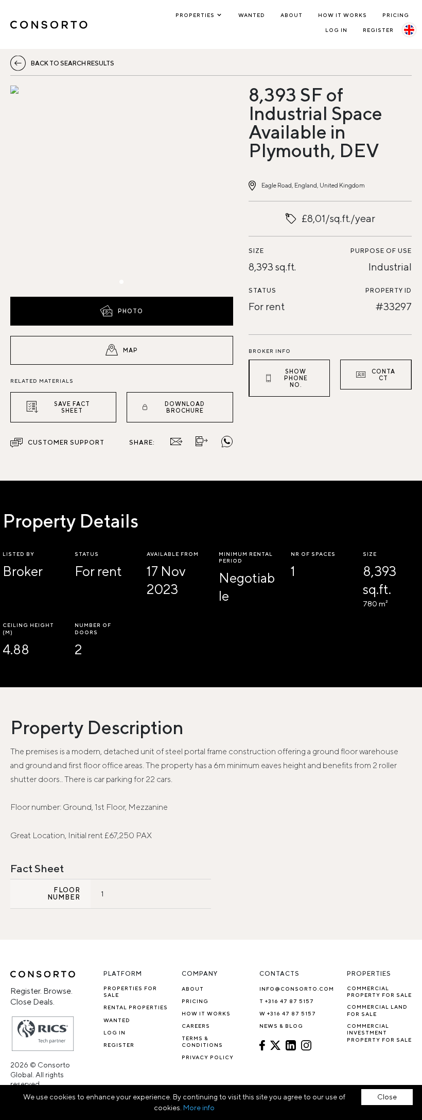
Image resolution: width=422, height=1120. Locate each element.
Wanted (251, 15)
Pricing (395, 15)
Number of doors (93, 628)
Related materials (42, 381)
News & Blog (281, 1026)
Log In (336, 30)
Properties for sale (130, 991)
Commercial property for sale (379, 991)
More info (199, 1108)
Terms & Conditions (202, 1041)
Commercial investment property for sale (379, 1033)
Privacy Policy (208, 1057)
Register (378, 30)
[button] (43, 189)
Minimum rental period (246, 557)
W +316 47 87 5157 (287, 1013)
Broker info (270, 351)
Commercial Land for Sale (377, 1010)
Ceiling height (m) (28, 628)
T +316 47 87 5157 (286, 1001)
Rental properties (135, 1007)
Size (256, 250)
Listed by (18, 554)
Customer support (66, 442)
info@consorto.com (296, 989)
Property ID (388, 290)
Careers (196, 1026)
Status (262, 290)
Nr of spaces (313, 554)
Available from (173, 554)
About (291, 15)
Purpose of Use (381, 250)
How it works (342, 15)
